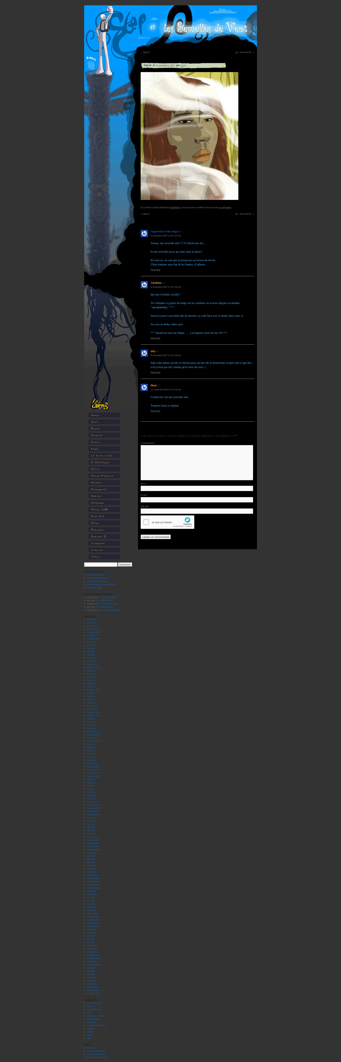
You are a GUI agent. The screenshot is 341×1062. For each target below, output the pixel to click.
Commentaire (148, 442)
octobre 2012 (92, 737)
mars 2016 (91, 657)
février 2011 (92, 798)
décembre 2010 (93, 804)
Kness (95, 449)
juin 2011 (91, 785)
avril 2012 (91, 756)
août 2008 (91, 891)
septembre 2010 (93, 814)
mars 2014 (91, 702)
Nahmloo (91, 1028)
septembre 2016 (93, 638)
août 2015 (91, 670)
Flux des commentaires (96, 1054)
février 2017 (92, 622)
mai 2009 (91, 862)
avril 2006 (91, 977)
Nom (144, 483)
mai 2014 (91, 696)
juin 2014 (91, 692)
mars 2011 (91, 795)
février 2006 (92, 983)
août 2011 (91, 779)
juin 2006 (91, 971)
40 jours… (91, 1006)
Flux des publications (96, 1050)
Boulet (96, 428)
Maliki (95, 469)
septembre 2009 (93, 849)
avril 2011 (91, 792)
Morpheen (97, 503)
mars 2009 (91, 868)
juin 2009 (91, 859)
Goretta (97, 435)
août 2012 (91, 744)
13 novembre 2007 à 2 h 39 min (166, 389)
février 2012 (92, 763)
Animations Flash (94, 1009)
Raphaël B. (99, 536)
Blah (89, 1012)
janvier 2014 (92, 708)
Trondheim (98, 543)
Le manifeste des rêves (96, 1025)
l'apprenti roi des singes (165, 231)
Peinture (90, 1031)
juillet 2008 (91, 894)
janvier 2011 (92, 801)
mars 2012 (91, 760)
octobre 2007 (92, 923)
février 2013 (92, 728)
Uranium (97, 550)
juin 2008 (91, 897)
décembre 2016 (93, 629)
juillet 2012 (91, 747)
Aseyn (95, 415)
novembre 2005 (93, 993)
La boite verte (101, 455)
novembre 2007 (93, 919)
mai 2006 (91, 974)
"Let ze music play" (95, 1002)
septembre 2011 (93, 776)
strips (89, 1038)
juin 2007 (91, 935)
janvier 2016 (92, 664)
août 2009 (91, 852)
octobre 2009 (92, 846)
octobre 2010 (92, 811)
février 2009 (92, 871)
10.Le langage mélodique (97, 577)
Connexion (91, 1047)
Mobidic (96, 496)
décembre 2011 (93, 766)
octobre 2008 (92, 884)
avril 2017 (91, 619)
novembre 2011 (93, 769)
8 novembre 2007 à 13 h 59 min (166, 355)
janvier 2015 (92, 686)
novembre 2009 (93, 843)
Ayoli (95, 422)
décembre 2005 (93, 990)
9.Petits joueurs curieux (97, 581)
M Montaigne (100, 462)
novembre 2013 (93, 715)
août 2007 (91, 929)
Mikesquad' (99, 489)
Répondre (155, 269)
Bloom (145, 52)
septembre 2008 (93, 887)
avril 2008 (91, 903)
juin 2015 (91, 677)
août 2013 (91, 718)
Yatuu (95, 557)
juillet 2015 (91, 673)
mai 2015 (91, 680)
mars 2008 (91, 907)
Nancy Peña (100, 509)
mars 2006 (91, 980)
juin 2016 (91, 648)
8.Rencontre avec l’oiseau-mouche (101, 584)
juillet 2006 (91, 967)
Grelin (95, 442)
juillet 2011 (91, 782)
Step (183, 65)
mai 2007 (91, 939)
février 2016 (92, 661)
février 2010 (92, 836)
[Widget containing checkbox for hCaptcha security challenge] (167, 522)
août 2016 (91, 641)
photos (90, 1034)
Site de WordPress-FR (96, 1057)
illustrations (92, 1022)
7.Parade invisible (94, 587)
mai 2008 (91, 900)
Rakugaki (97, 530)
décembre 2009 (93, 839)
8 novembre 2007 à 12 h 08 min (166, 286)
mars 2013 (91, 724)
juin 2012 (91, 750)
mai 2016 (91, 651)
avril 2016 (91, 654)
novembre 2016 (93, 632)
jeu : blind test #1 (244, 52)
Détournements (93, 1018)
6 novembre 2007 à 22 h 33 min (166, 235)
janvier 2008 (92, 913)
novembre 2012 (93, 734)
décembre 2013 (93, 712)
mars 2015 (91, 683)
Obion (95, 523)
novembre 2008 (93, 881)
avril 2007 (91, 942)
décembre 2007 (93, 916)
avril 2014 (91, 699)
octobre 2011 (92, 772)
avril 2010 (91, 830)
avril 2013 (91, 721)
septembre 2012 (93, 740)
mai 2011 (91, 788)
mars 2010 (91, 833)
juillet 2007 (91, 932)
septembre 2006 (93, 964)
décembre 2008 (93, 878)
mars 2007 (91, 945)
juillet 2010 (91, 820)
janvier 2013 (92, 731)
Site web (145, 506)
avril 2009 (91, 865)
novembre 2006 (93, 958)
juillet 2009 (91, 855)
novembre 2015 (93, 667)
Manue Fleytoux (102, 476)
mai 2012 (91, 753)
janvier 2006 (92, 986)
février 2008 (92, 910)
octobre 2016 (92, 635)
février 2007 (92, 948)
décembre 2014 (93, 689)
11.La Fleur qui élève (96, 574)
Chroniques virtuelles (96, 1015)
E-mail (144, 494)
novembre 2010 (93, 808)
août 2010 (91, 817)
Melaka (96, 482)
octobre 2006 (92, 961)
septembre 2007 (93, 926)
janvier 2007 (92, 951)
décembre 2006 (93, 955)
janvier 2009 (92, 875)
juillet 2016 (91, 645)
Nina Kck (98, 516)
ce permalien (225, 207)
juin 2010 (91, 824)
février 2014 (92, 705)
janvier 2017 (92, 625)
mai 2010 (91, 827)
